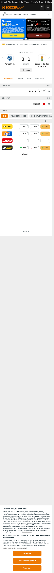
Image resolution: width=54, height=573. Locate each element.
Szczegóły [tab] (9, 78)
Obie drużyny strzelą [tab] (41, 116)
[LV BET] (7, 147)
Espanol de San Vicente (42, 65)
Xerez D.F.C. (10, 64)
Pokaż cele (27, 568)
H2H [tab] (29, 78)
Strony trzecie (27, 532)
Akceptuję (27, 553)
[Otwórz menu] (48, 7)
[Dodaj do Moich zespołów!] (2, 58)
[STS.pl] (7, 133)
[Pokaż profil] (10, 58)
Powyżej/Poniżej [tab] (18, 116)
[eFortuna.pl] (7, 126)
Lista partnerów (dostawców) (15, 548)
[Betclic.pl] (7, 140)
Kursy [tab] (20, 78)
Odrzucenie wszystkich (27, 561)
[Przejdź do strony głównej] (14, 7)
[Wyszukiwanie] (42, 7)
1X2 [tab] (4, 116)
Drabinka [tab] (39, 78)
